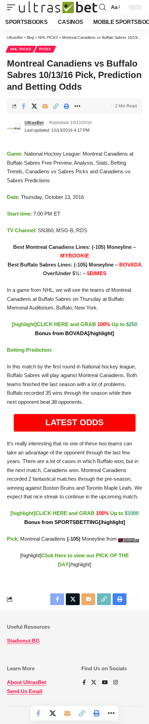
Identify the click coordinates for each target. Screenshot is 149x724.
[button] (13, 7)
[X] (93, 683)
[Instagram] (115, 683)
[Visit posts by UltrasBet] (14, 126)
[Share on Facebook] (23, 106)
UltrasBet (34, 122)
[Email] (45, 106)
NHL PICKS (20, 49)
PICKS (45, 49)
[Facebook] (84, 683)
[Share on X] (34, 106)
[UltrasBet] (58, 7)
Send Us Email (24, 691)
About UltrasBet (26, 682)
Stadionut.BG (23, 641)
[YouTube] (105, 683)
